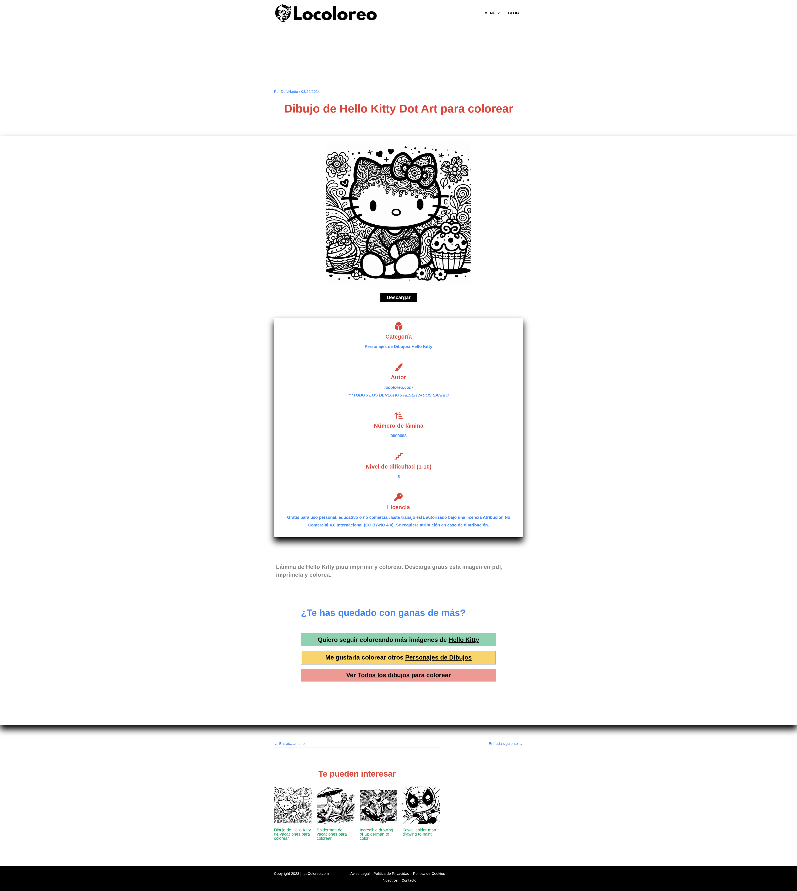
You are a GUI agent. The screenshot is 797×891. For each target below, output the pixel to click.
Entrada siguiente (506, 743)
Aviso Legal (360, 873)
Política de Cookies (429, 873)
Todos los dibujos (384, 675)
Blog (513, 13)
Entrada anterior (290, 743)
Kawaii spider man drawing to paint (419, 832)
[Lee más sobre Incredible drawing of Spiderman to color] (378, 805)
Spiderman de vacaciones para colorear (332, 834)
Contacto (408, 880)
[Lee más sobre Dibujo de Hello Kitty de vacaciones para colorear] (293, 805)
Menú (489, 13)
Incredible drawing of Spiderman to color (376, 834)
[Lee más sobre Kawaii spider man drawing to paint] (421, 805)
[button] (497, 13)
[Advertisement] (398, 58)
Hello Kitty (464, 639)
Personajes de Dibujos (438, 657)
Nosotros (390, 880)
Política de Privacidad (391, 873)
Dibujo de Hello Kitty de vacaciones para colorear (292, 834)
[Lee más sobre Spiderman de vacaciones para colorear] (335, 805)
